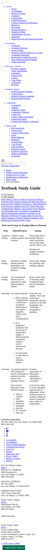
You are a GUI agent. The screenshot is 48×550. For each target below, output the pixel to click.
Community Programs (20, 112)
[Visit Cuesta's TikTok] (7, 436)
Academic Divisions (19, 48)
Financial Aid (16, 76)
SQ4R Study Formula (18, 216)
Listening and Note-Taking (25, 206)
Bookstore (15, 140)
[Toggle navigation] (2, 2)
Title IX (9, 461)
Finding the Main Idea (31, 202)
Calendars (15, 16)
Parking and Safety (19, 119)
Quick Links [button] (11, 126)
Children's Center (18, 110)
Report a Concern (13, 458)
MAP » (4, 467)
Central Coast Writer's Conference (25, 121)
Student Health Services (21, 98)
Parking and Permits (19, 154)
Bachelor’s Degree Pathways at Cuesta (27, 53)
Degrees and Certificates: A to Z (24, 57)
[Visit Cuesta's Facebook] (6, 429)
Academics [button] (10, 43)
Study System (33, 216)
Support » (5, 521)
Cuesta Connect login (20, 133)
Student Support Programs (22, 91)
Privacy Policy (12, 456)
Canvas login (16, 130)
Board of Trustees (18, 13)
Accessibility (11, 440)
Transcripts (15, 156)
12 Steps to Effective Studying (23, 199)
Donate (9, 451)
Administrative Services (20, 34)
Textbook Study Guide (21, 220)
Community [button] (11, 103)
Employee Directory (19, 151)
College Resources (18, 20)
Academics (15, 46)
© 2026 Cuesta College (10, 543)
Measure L (15, 25)
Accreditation (16, 11)
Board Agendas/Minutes (16, 445)
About (13, 9)
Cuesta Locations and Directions (24, 23)
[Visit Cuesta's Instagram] (7, 433)
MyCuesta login (17, 128)
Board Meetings (17, 137)
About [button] (8, 6)
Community (16, 105)
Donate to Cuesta (18, 149)
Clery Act (10, 449)
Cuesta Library (17, 94)
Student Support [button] (12, 89)
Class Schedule (17, 147)
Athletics (14, 107)
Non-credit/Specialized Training (24, 60)
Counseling (15, 82)
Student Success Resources (17, 177)
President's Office (18, 32)
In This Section (7, 197)
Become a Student (18, 69)
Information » (6, 518)
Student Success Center (15, 175)
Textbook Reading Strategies (27, 218)
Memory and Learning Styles (26, 209)
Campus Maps (17, 142)
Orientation (15, 73)
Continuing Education (20, 55)
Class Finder (16, 80)
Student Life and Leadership (22, 96)
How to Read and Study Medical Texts (23, 203)
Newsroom (15, 27)
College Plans (16, 18)
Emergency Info (12, 454)
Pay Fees (15, 85)
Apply (13, 135)
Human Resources (18, 30)
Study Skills (11, 179)
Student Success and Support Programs (27, 39)
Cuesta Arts (16, 114)
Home (8, 170)
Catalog (14, 78)
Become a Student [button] (13, 66)
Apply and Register (19, 71)
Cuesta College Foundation (22, 117)
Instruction (15, 37)
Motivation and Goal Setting (16, 211)
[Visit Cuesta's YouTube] (7, 431)
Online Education (18, 62)
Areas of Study (17, 50)
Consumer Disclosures (15, 447)
